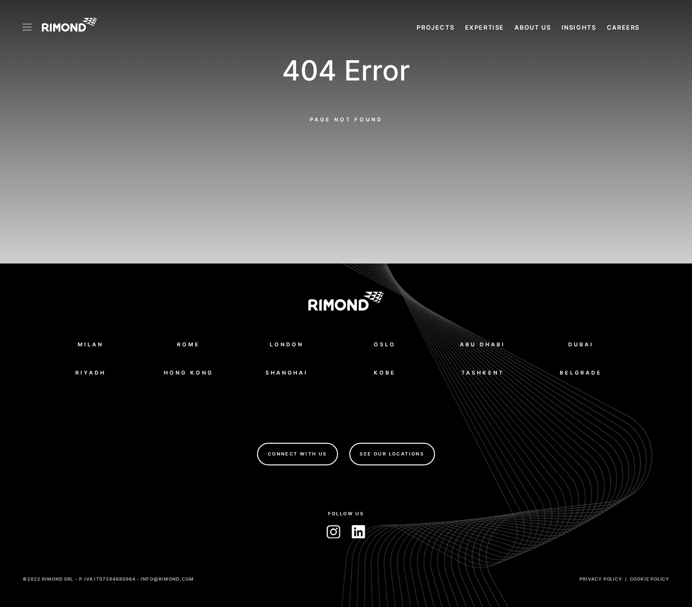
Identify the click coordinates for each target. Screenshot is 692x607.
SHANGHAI (287, 372)
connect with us (297, 453)
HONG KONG (188, 372)
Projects (435, 27)
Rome (188, 344)
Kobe (385, 372)
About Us (533, 27)
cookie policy (649, 579)
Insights (579, 27)
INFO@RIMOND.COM (167, 579)
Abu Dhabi (482, 344)
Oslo (385, 344)
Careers (623, 27)
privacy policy (600, 579)
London (287, 344)
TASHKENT (482, 372)
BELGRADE (581, 372)
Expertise (484, 27)
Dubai (581, 344)
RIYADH (90, 372)
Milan (91, 344)
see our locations (392, 453)
